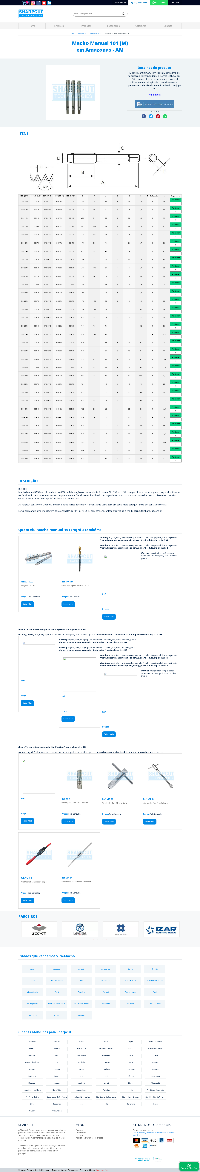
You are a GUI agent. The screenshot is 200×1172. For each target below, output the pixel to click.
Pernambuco (130, 992)
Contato (175, 2)
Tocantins (81, 1015)
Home (32, 25)
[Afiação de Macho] (39, 575)
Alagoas (56, 969)
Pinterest (158, 116)
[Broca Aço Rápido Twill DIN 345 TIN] (79, 575)
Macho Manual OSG (95, 33)
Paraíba (81, 992)
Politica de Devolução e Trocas (89, 1137)
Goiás (81, 980)
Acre (32, 969)
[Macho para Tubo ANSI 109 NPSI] (79, 792)
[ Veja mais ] (154, 94)
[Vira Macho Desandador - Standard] (79, 871)
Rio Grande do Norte (56, 1003)
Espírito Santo (57, 980)
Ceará (32, 980)
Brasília (155, 969)
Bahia (130, 969)
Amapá (81, 969)
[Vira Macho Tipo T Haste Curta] (120, 792)
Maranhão (105, 980)
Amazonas (105, 969)
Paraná (106, 992)
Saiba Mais (27, 604)
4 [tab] (106, 939)
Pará (57, 992)
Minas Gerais (32, 992)
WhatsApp (165, 116)
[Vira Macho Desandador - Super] (39, 871)
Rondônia (106, 1003)
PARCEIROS (28, 916)
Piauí (155, 992)
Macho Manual (82, 33)
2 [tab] (98, 939)
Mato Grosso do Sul (155, 980)
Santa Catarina (155, 1003)
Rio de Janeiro (32, 1003)
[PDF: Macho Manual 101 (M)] (154, 107)
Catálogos (140, 25)
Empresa (59, 25)
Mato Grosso (130, 980)
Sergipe (57, 1015)
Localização (113, 25)
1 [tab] (94, 939)
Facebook (144, 116)
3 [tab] (102, 939)
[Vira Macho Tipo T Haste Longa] (161, 792)
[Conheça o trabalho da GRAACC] (146, 1159)
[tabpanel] (38, 929)
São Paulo (32, 1015)
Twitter (151, 116)
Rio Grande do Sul (81, 1003)
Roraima (130, 1003)
